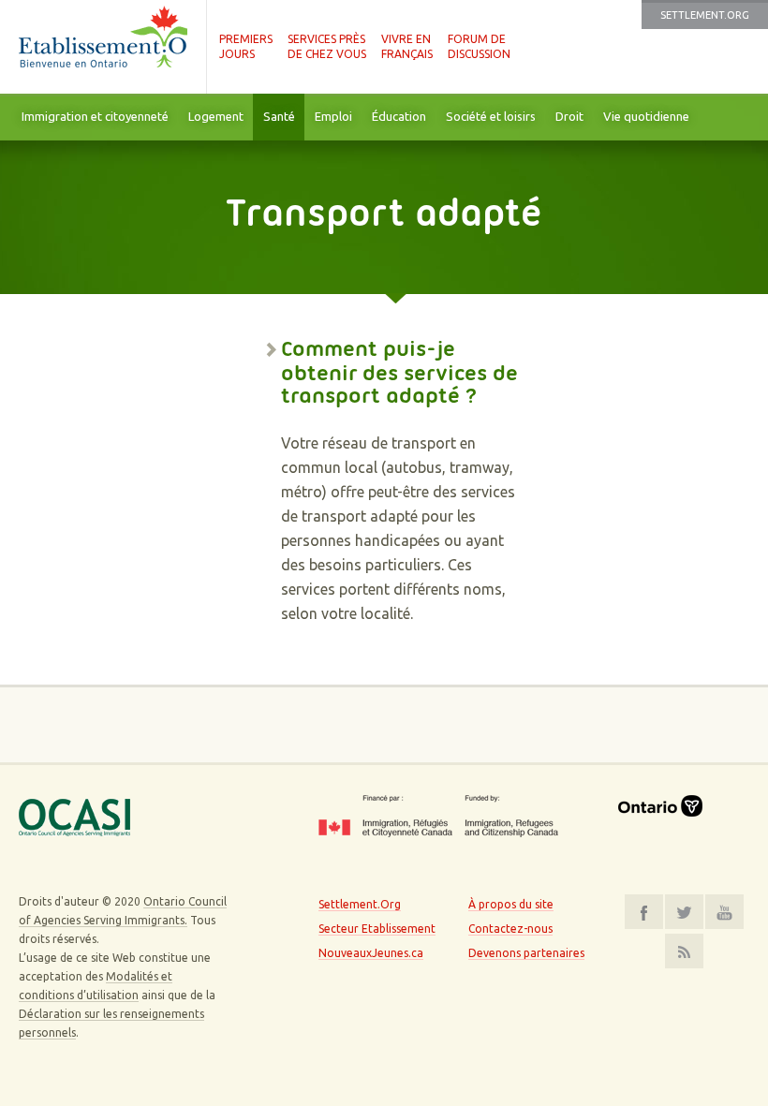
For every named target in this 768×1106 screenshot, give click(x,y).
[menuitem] (94, 117)
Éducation (399, 116)
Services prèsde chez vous (327, 46)
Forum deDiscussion (479, 46)
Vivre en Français (407, 46)
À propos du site (511, 904)
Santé (279, 116)
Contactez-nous (510, 928)
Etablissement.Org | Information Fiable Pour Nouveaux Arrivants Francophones (103, 47)
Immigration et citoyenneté (95, 116)
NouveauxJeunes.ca (370, 953)
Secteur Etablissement (377, 928)
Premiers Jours (246, 46)
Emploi (333, 116)
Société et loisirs (491, 116)
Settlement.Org (704, 15)
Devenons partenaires (526, 953)
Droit (569, 116)
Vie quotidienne (646, 116)
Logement (216, 116)
